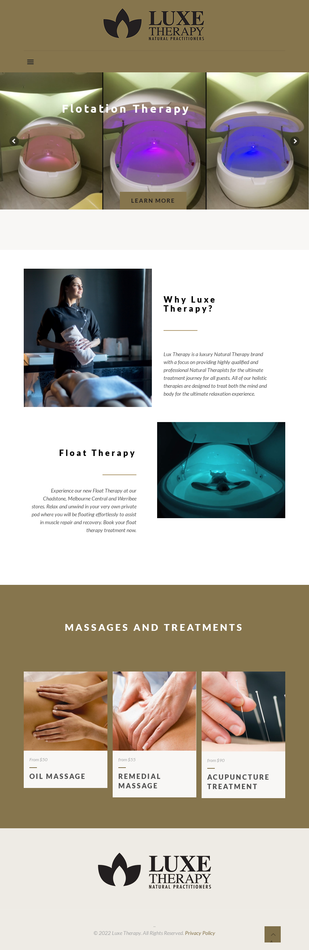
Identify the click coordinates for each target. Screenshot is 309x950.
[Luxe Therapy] (154, 25)
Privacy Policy (200, 933)
